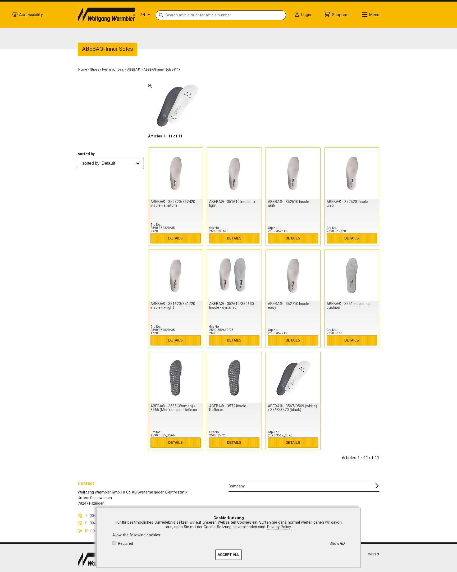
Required (125, 543)
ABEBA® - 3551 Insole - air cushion (349, 306)
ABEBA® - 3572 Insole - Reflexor (228, 408)
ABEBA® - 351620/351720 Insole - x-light (172, 306)
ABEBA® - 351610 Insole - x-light (233, 203)
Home (82, 69)
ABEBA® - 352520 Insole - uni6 (348, 203)
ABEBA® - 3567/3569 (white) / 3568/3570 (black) (292, 408)
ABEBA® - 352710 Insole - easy (289, 306)
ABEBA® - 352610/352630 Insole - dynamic (231, 306)
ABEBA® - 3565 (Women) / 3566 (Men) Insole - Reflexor (174, 408)
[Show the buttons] (15, 15)
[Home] (106, 14)
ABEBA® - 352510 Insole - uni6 (289, 203)
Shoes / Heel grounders (107, 69)
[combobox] (111, 163)
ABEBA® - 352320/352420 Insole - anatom (172, 203)
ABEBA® (133, 69)
